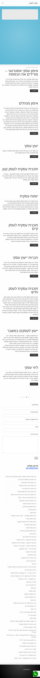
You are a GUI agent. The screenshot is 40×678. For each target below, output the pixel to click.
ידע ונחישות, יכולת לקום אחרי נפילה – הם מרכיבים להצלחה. (21, 636)
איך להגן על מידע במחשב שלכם (27, 491)
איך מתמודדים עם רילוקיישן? (27, 500)
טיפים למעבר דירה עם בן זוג (28, 655)
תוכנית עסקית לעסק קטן (20, 169)
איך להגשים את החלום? (29, 643)
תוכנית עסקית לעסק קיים (23, 227)
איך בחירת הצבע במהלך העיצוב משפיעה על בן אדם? (20, 476)
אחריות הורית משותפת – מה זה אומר (25, 658)
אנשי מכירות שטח (31, 552)
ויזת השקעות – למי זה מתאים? (27, 579)
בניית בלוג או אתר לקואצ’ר (28, 558)
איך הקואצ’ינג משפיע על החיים (27, 479)
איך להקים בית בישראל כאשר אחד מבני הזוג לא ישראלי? (22, 631)
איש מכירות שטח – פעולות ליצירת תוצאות (24, 543)
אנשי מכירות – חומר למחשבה (27, 549)
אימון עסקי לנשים (31, 528)
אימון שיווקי (32, 534)
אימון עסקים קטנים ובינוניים (28, 531)
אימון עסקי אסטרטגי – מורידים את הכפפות (21, 72)
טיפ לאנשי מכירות (31, 585)
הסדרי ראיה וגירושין (30, 649)
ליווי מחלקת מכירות (30, 606)
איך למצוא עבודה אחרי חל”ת (28, 640)
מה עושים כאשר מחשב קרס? (27, 646)
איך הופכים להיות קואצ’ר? (28, 482)
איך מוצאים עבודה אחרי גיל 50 (27, 497)
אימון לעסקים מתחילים (29, 506)
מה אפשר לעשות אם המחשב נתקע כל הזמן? (23, 621)
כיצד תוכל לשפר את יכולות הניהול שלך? (24, 603)
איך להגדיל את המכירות (29, 488)
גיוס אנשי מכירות (31, 561)
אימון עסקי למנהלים (30, 525)
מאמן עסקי (33, 618)
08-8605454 (32, 468)
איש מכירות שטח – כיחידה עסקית (26, 540)
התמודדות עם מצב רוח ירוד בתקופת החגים (23, 576)
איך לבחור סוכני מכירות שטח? (27, 485)
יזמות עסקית (29, 196)
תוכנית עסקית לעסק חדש (23, 290)
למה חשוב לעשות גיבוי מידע (28, 612)
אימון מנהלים (28, 103)
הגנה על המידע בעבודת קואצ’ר (27, 652)
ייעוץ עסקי (33, 600)
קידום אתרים (26, 669)
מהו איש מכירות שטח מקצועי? (27, 624)
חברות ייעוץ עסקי (25, 258)
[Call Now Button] (35, 674)
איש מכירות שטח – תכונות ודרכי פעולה (25, 546)
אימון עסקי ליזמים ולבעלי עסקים (26, 521)
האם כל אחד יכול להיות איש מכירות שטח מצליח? (21, 567)
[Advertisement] (20, 41)
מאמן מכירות (32, 615)
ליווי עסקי (31, 368)
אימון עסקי (33, 512)
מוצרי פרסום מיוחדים (30, 627)
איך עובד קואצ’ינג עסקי (29, 503)
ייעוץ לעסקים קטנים (30, 597)
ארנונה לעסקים (31, 555)
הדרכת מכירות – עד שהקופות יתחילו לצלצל (23, 573)
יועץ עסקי (31, 146)
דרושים (34, 564)
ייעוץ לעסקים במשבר (22, 331)
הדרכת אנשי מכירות (30, 570)
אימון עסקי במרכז (31, 518)
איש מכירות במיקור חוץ (29, 537)
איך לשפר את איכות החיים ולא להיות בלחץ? (23, 494)
